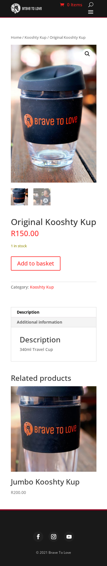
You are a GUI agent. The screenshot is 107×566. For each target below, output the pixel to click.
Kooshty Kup (36, 37)
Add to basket (35, 263)
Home (16, 37)
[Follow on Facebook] (38, 537)
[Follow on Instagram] (54, 537)
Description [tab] (28, 312)
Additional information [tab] (39, 322)
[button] (87, 54)
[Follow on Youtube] (69, 537)
